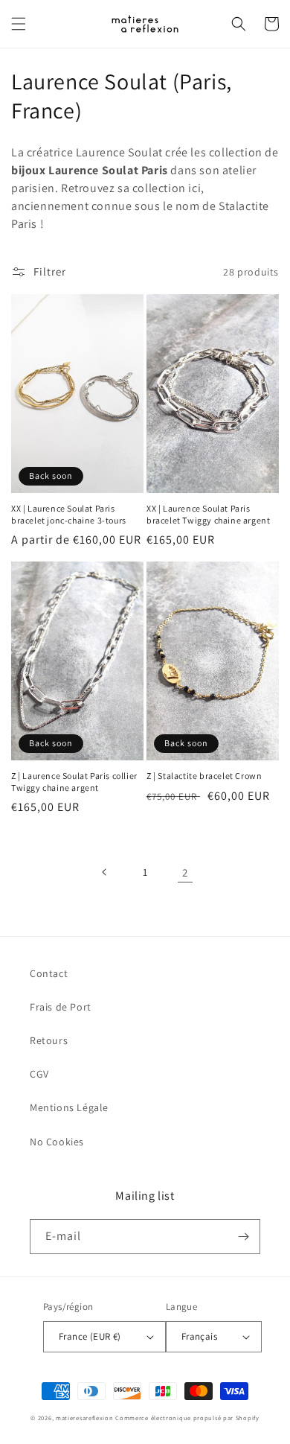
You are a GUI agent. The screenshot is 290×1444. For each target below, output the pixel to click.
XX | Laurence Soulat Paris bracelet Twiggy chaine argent (208, 514)
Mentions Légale (69, 1107)
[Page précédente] (104, 872)
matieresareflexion (85, 1417)
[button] (18, 23)
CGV (39, 1074)
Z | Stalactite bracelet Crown (204, 775)
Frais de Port (60, 1007)
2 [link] (185, 872)
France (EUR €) (90, 1336)
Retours (49, 1040)
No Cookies (57, 1141)
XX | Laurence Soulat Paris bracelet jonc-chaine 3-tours (68, 514)
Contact (49, 973)
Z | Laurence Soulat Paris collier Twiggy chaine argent (74, 781)
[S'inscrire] (243, 1236)
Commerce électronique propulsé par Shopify (187, 1417)
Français (199, 1336)
